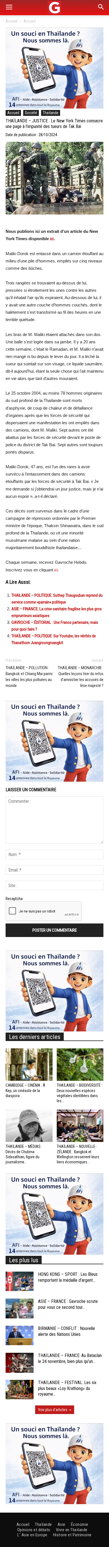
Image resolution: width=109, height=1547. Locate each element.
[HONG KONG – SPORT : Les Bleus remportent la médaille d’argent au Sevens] (20, 1281)
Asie (61, 1524)
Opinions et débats (33, 1529)
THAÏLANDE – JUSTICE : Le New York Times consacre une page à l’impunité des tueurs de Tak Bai (54, 123)
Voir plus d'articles (52, 1409)
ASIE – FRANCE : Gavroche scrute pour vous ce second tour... (68, 1304)
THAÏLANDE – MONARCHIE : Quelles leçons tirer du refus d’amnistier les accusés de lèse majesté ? (80, 676)
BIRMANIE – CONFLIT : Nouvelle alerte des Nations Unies (66, 1331)
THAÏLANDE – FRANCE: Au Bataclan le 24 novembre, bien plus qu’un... (70, 1358)
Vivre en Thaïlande (71, 1529)
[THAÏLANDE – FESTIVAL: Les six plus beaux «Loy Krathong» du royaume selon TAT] (20, 1389)
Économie (79, 1524)
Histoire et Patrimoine (72, 1534)
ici (52, 238)
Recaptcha (14, 898)
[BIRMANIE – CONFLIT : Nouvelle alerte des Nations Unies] (20, 1335)
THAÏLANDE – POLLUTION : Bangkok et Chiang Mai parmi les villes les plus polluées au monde (29, 676)
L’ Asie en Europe (32, 1534)
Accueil (12, 21)
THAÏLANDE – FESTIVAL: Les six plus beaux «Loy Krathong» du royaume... (67, 1388)
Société (31, 113)
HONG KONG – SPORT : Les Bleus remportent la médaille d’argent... (68, 1277)
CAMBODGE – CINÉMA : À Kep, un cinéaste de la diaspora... (25, 1090)
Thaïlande (50, 113)
